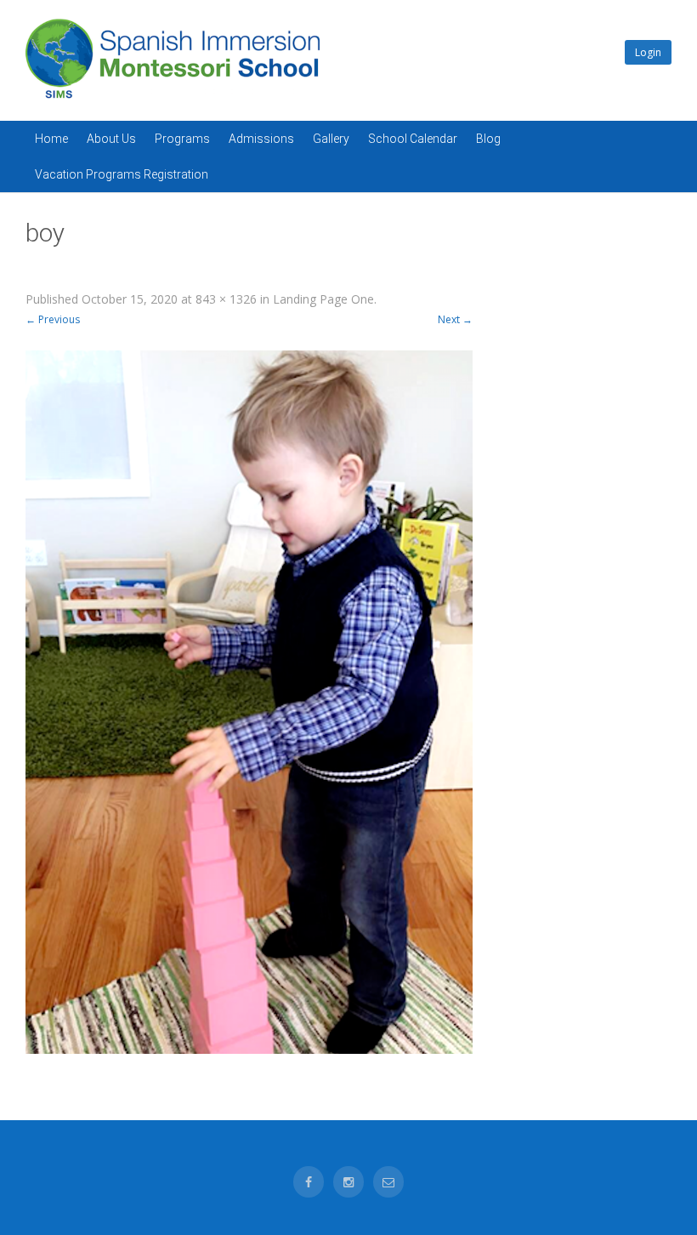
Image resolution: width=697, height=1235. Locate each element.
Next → (455, 319)
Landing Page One (323, 299)
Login (648, 52)
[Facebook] (308, 1182)
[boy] (249, 702)
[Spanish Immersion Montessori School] (173, 98)
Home (51, 138)
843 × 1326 (226, 299)
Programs (182, 138)
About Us (111, 138)
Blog (488, 138)
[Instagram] (348, 1182)
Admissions (261, 138)
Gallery (331, 138)
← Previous (53, 319)
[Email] (388, 1182)
